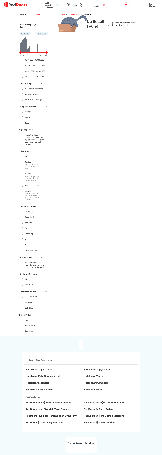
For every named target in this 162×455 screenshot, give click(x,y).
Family (27, 117)
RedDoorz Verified (32, 185)
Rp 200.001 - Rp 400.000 (35, 71)
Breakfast (28, 302)
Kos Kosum (29, 331)
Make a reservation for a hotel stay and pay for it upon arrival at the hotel (34, 265)
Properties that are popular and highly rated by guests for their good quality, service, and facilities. (34, 139)
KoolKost (28, 174)
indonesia (61, 14)
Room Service (30, 217)
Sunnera (28, 191)
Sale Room (29, 285)
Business (28, 112)
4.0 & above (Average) (33, 100)
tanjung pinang (73, 14)
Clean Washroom (31, 250)
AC (26, 239)
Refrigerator (29, 245)
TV (26, 228)
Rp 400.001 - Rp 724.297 (35, 77)
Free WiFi (28, 223)
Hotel (27, 320)
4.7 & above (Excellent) (34, 89)
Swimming (29, 234)
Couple (27, 123)
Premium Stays (31, 325)
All (26, 156)
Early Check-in (30, 308)
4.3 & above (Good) (32, 94)
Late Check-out (31, 297)
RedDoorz (28, 162)
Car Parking (29, 211)
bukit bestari (86, 14)
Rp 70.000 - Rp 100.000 (34, 60)
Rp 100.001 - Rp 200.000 (35, 65)
